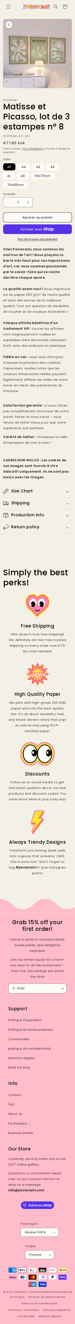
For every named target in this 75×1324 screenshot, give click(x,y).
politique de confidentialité (29, 1049)
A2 (53, 167)
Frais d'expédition (33, 148)
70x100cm (15, 185)
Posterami (20, 1292)
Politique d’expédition (57, 1310)
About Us (15, 1114)
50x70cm (42, 176)
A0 (23, 176)
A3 (38, 167)
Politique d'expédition (25, 1020)
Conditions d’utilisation (23, 1310)
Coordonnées (19, 1039)
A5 (9, 167)
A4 (24, 167)
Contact (14, 1095)
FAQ (11, 1104)
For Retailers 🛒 (20, 1123)
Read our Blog (19, 1067)
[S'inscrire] (61, 988)
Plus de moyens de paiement (37, 239)
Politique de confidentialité (39, 1303)
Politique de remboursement (31, 1030)
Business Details (20, 1133)
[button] (8, 6)
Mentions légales (21, 1058)
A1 (8, 176)
